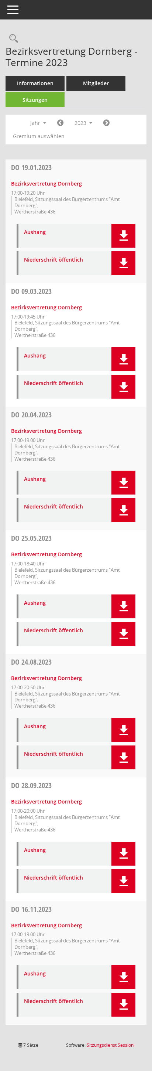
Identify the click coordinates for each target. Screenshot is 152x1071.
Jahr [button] (36, 122)
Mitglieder (96, 83)
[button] (123, 236)
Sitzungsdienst (110, 1045)
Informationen (35, 83)
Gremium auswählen (39, 136)
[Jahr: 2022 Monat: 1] (60, 123)
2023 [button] (81, 122)
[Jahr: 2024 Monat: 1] (106, 123)
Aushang (35, 232)
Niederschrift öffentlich (53, 260)
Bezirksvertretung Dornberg (46, 183)
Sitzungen (35, 99)
